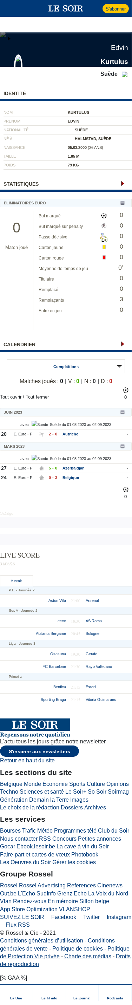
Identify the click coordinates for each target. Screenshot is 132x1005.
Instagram (118, 917)
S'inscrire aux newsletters (39, 751)
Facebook (63, 917)
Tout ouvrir (10, 397)
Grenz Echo (72, 893)
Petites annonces (99, 839)
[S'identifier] (96, 8)
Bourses (10, 831)
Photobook (84, 855)
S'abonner (116, 9)
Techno (9, 792)
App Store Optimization (29, 909)
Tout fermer (37, 397)
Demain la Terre (49, 800)
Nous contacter (19, 839)
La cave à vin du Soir (83, 846)
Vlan (6, 901)
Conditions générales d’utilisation (41, 941)
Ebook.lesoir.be (35, 846)
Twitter (91, 917)
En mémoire (63, 901)
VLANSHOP (74, 909)
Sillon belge (94, 901)
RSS (45, 839)
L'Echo (26, 893)
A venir (16, 581)
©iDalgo (6, 513)
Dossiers (72, 807)
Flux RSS (17, 925)
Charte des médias (87, 956)
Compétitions (66, 366)
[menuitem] (16, 993)
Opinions (117, 784)
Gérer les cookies (74, 862)
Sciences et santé (42, 792)
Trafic (29, 831)
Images (79, 800)
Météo (45, 831)
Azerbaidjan (73, 468)
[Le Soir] (65, 8)
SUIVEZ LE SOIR (22, 917)
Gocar (7, 846)
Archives (95, 807)
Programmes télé (75, 831)
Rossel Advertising (42, 885)
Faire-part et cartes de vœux (35, 855)
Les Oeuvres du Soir (25, 862)
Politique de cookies (77, 949)
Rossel (9, 885)
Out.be (8, 893)
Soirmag (118, 792)
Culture (96, 784)
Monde (32, 784)
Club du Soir (113, 831)
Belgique (70, 477)
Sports (77, 784)
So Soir (97, 792)
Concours (64, 839)
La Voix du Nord (108, 893)
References (81, 885)
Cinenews (110, 885)
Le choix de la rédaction (29, 807)
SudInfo (46, 893)
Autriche (70, 434)
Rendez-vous (29, 901)
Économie (55, 784)
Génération (14, 800)
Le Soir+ (75, 792)
